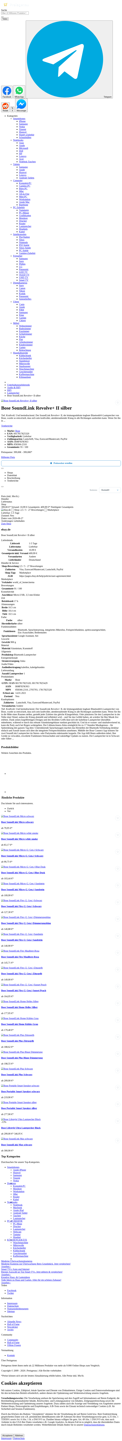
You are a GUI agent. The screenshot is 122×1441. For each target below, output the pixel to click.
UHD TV (23, 277)
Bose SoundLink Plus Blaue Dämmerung (22, 1058)
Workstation (24, 199)
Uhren (16, 301)
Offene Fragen (14, 1345)
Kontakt (11, 1355)
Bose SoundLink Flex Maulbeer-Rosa (20, 957)
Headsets (23, 229)
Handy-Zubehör (26, 134)
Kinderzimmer (26, 344)
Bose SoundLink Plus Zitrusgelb (17, 1041)
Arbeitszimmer (26, 342)
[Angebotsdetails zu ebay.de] (12, 510)
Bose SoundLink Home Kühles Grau (19, 1024)
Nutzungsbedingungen (17, 1308)
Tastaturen (24, 210)
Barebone (23, 204)
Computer (17, 180)
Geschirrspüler (26, 371)
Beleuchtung (25, 350)
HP (20, 153)
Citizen (22, 320)
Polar (21, 315)
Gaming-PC (24, 186)
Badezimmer (25, 328)
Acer (21, 159)
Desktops (11, 1183)
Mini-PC (23, 196)
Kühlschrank (25, 355)
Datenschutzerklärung (94, 1424)
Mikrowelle (24, 363)
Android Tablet (20, 1213)
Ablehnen (19, 1435)
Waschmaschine (26, 369)
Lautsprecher (25, 226)
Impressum (12, 1303)
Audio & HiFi (13, 387)
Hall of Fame (13, 1324)
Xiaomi (22, 129)
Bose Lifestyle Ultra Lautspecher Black (21, 1128)
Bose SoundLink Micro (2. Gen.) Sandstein (22, 889)
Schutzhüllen (25, 137)
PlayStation (24, 237)
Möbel (16, 323)
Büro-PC (23, 188)
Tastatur (17, 1234)
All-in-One (24, 194)
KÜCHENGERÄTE (17, 1240)
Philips (22, 264)
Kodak (22, 293)
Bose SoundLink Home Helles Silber (19, 1007)
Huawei (22, 132)
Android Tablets (26, 178)
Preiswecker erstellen (63, 463)
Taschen (17, 1215)
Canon (22, 288)
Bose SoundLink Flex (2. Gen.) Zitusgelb (21, 973)
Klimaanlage (25, 377)
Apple (22, 145)
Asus (21, 143)
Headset (17, 1237)
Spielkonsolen (19, 234)
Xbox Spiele (25, 248)
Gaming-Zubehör (27, 253)
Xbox (21, 239)
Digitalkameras (20, 283)
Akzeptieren (7, 1435)
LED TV (23, 272)
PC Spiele (23, 250)
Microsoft (23, 148)
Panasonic (24, 269)
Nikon (22, 291)
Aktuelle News (14, 1321)
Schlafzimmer (25, 334)
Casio (21, 304)
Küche (22, 336)
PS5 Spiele (24, 245)
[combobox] (15, 13)
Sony (21, 261)
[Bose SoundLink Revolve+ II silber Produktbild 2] (16, 792)
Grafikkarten (25, 215)
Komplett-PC (25, 183)
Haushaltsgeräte (20, 353)
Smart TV (23, 280)
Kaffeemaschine (26, 374)
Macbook (17, 1207)
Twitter (10, 1293)
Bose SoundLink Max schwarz (16, 1144)
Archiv (10, 1329)
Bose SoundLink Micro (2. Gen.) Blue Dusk (23, 872)
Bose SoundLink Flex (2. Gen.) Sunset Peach (23, 990)
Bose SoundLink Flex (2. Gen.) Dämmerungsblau (26, 923)
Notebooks (18, 140)
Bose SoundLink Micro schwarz (17, 822)
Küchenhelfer (25, 358)
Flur (21, 339)
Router (22, 223)
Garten (22, 347)
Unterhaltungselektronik (18, 385)
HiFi (9, 390)
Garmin (22, 318)
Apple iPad (18, 1210)
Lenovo (22, 156)
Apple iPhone (19, 1170)
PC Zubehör (19, 207)
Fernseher (17, 256)
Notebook (17, 1205)
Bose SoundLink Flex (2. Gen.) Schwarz (21, 906)
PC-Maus (17, 1223)
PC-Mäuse (24, 213)
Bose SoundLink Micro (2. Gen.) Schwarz (22, 856)
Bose (17, 431)
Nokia (22, 126)
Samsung (23, 124)
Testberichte (6, 426)
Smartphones (19, 118)
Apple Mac (24, 202)
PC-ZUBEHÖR (14, 1221)
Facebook (11, 1290)
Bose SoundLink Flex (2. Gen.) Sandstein (22, 940)
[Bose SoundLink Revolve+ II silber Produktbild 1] (19, 400)
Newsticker (12, 1327)
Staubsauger (24, 366)
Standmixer (24, 361)
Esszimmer (24, 331)
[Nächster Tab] (2, 486)
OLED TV (24, 274)
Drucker (23, 221)
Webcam (17, 1232)
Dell (21, 151)
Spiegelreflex (25, 299)
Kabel (22, 231)
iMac (21, 191)
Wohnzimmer (25, 326)
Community (12, 1340)
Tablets (16, 164)
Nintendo (23, 242)
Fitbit (21, 309)
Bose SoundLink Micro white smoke (19, 839)
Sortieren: (94, 490)
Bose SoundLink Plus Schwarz (16, 1074)
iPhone (22, 121)
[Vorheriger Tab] (2, 468)
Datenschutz (13, 1306)
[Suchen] (2, 16)
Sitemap (11, 1311)
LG (20, 266)
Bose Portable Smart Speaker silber (19, 1108)
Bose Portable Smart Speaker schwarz (20, 1091)
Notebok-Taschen (27, 161)
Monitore (23, 218)
